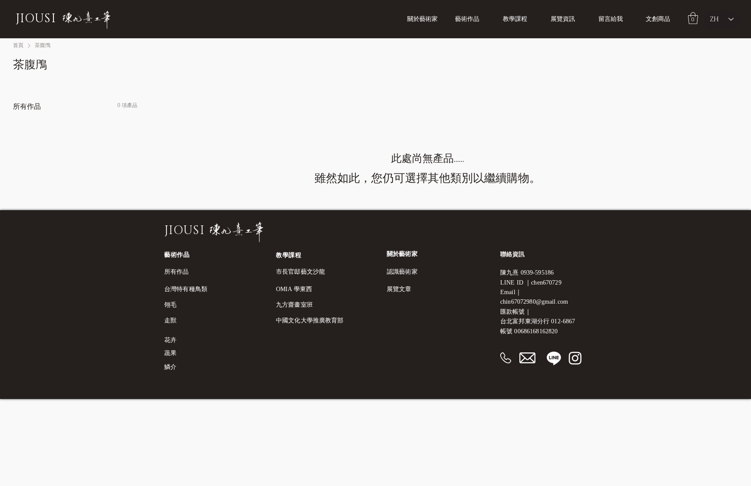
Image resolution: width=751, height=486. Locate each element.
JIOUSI (36, 19)
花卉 (170, 340)
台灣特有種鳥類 (185, 289)
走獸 (170, 320)
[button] (520, 19)
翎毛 (170, 305)
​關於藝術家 (402, 254)
